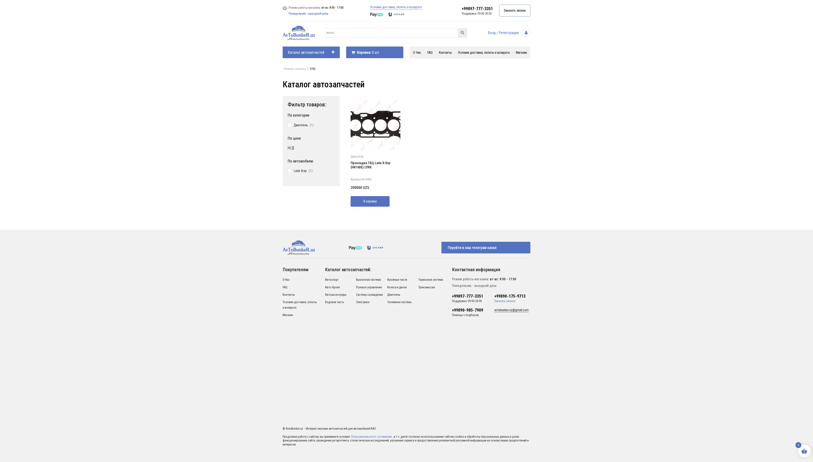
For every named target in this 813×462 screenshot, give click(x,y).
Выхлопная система (368, 279)
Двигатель (357, 156)
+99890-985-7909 (467, 310)
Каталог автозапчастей (306, 52)
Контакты (445, 53)
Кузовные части (397, 279)
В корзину (370, 201)
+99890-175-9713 (509, 296)
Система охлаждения (369, 294)
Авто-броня (332, 287)
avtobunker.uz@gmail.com (511, 310)
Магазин (521, 53)
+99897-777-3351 (477, 8)
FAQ (430, 53)
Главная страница (295, 68)
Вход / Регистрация (504, 32)
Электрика (362, 302)
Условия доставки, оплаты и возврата (396, 7)
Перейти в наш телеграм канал (472, 247)
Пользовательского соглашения (372, 436)
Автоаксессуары (335, 294)
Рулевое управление (369, 287)
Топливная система (399, 302)
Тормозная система (430, 279)
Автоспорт (332, 279)
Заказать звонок (515, 10)
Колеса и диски (397, 287)
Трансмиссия (426, 287)
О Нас (417, 53)
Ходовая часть (334, 302)
